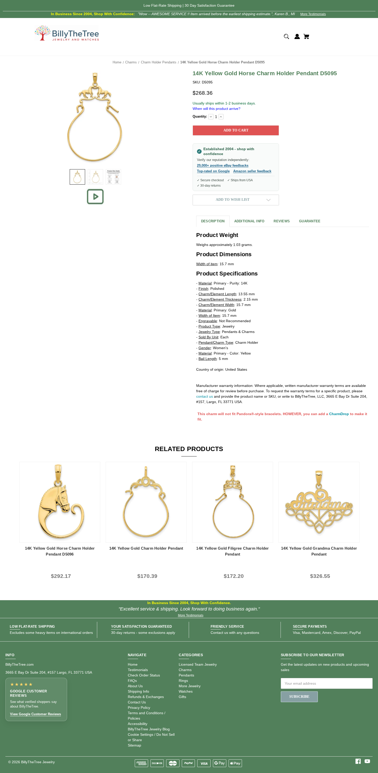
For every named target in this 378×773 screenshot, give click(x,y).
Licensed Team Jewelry (198, 664)
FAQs (132, 681)
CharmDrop (339, 414)
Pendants (186, 675)
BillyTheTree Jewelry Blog (149, 729)
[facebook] (358, 761)
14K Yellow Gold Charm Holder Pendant (146, 548)
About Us (135, 686)
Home (133, 664)
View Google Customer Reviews (35, 714)
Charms (185, 670)
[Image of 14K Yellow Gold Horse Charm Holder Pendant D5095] (77, 177)
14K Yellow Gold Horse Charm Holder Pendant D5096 (60, 551)
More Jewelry (190, 686)
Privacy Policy (139, 707)
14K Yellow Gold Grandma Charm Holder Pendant (319, 551)
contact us (204, 396)
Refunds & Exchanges (146, 697)
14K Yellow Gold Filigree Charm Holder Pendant (232, 551)
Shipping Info (138, 691)
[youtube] (367, 761)
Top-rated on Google (213, 171)
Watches (186, 691)
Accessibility (137, 724)
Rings (183, 681)
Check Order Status (144, 675)
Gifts (182, 697)
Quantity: (200, 116)
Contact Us (137, 702)
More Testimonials (313, 14)
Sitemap (134, 745)
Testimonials (138, 670)
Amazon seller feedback (252, 171)
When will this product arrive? (216, 109)
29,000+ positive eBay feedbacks (222, 165)
